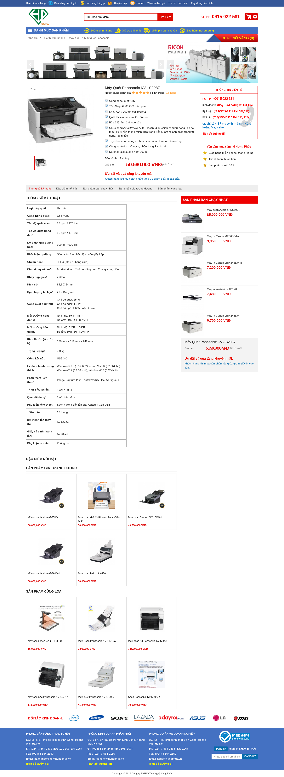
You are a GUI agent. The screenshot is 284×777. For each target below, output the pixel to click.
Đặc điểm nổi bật (66, 188)
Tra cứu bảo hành (178, 3)
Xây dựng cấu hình (202, 3)
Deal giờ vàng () (238, 38)
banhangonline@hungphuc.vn (52, 758)
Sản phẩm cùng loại (170, 188)
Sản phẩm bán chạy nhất (97, 188)
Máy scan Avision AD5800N (223, 209)
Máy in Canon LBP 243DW (223, 315)
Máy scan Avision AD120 (222, 289)
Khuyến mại (120, 3)
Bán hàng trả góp (95, 3)
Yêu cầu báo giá (156, 3)
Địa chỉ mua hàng (36, 3)
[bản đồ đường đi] (38, 763)
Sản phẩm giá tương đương (135, 188)
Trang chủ (32, 37)
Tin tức (140, 3)
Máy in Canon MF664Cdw (223, 236)
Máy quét (74, 37)
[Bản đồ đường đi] (213, 133)
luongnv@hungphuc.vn (110, 758)
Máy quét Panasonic (96, 37)
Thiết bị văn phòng (53, 37)
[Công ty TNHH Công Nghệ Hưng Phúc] (39, 23)
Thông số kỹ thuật (40, 188)
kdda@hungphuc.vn (169, 758)
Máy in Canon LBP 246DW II (224, 262)
